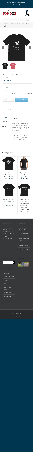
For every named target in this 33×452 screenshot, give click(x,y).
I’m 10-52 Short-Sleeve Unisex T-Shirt (8, 201)
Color (7, 87)
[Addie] (26, 264)
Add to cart (21, 100)
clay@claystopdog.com (22, 2)
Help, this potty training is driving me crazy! (24, 238)
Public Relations (7, 292)
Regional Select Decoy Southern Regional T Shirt (24, 175)
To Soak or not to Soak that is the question (24, 244)
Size (7, 90)
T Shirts (9, 110)
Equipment (6, 273)
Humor (5, 280)
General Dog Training (9, 276)
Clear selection (28, 93)
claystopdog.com (9, 238)
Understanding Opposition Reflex (23, 229)
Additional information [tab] (4, 122)
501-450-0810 (9, 231)
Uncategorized (7, 296)
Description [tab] (4, 117)
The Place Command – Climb (24, 250)
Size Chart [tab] (4, 126)
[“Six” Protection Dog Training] (20, 264)
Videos (5, 300)
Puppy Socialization (23, 233)
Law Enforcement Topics (8, 288)
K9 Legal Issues (7, 284)
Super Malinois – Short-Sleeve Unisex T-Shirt (8, 175)
